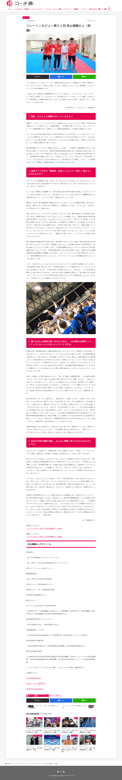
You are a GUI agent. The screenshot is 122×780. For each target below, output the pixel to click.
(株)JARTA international (34, 689)
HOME (9, 763)
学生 (59, 695)
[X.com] (102, 9)
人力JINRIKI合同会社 (33, 678)
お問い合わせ (93, 9)
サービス (48, 9)
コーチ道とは (18, 9)
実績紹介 (76, 9)
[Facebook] (99, 9)
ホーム (10, 9)
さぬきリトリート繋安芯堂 (35, 683)
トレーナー (26, 17)
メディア (84, 9)
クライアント (67, 9)
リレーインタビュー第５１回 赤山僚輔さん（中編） (44, 528)
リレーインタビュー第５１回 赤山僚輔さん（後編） (44, 536)
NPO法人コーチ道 (57, 775)
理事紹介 (27, 9)
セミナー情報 (57, 9)
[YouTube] (105, 9)
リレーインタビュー (38, 9)
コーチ (53, 695)
